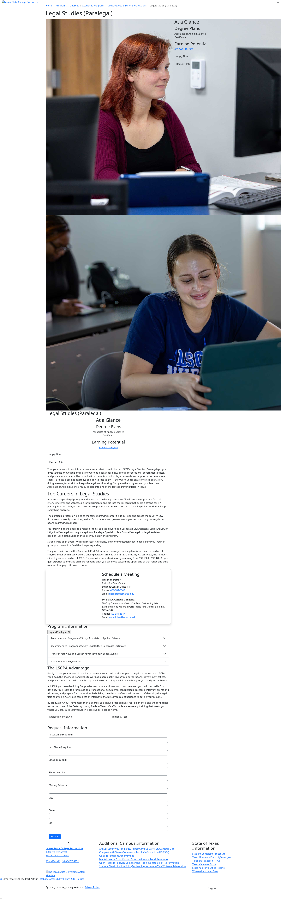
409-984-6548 (117, 590)
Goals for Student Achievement (116, 855)
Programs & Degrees (67, 5)
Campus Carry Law (149, 848)
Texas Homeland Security (206, 857)
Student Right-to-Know (144, 866)
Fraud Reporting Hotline (135, 862)
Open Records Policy (110, 862)
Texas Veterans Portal (204, 864)
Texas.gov (225, 857)
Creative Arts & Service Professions (127, 5)
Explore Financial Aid (60, 716)
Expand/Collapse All (59, 632)
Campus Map (167, 848)
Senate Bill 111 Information (164, 862)
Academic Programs (93, 5)
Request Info (56, 462)
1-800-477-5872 (70, 861)
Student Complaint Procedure (208, 853)
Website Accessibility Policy (55, 879)
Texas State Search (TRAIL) (206, 860)
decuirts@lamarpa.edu (121, 593)
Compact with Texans (111, 852)
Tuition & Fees (119, 716)
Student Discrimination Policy (115, 866)
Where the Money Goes (205, 871)
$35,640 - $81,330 (108, 447)
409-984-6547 (117, 613)
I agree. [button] (213, 888)
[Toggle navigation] (278, 2)
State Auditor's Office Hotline (208, 867)
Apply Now (55, 454)
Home (49, 5)
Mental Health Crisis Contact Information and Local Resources (133, 859)
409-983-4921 (53, 861)
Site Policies (77, 879)
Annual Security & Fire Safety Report (119, 848)
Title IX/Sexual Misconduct (171, 866)
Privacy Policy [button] (92, 887)
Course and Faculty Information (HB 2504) (146, 852)
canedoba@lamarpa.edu (122, 617)
